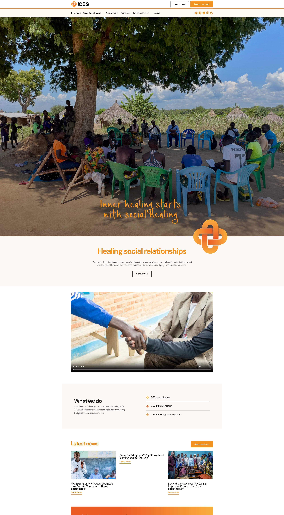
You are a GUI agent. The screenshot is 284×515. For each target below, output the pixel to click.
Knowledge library (141, 13)
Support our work (201, 4)
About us (125, 13)
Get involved (179, 4)
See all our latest (202, 444)
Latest (157, 13)
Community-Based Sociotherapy (86, 13)
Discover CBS (142, 274)
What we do (111, 13)
